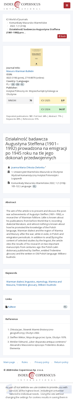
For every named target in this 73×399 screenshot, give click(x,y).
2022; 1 (18, 25)
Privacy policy (42, 362)
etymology (41, 281)
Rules (25, 362)
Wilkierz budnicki (47, 284)
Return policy (61, 362)
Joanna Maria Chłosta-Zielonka (27, 167)
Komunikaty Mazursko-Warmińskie (28, 22)
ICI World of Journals (17, 19)
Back (63, 36)
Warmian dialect (15, 281)
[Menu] (67, 5)
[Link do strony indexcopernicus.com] (37, 376)
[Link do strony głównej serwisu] (22, 5)
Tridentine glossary (26, 284)
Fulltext (12, 306)
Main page (9, 362)
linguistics (30, 281)
